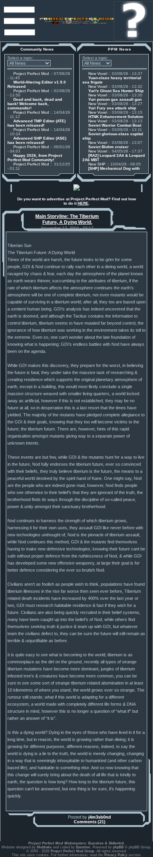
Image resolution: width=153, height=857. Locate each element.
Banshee (83, 847)
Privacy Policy (116, 855)
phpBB (118, 847)
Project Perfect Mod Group (72, 851)
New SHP (96, 164)
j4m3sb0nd (99, 817)
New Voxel (97, 73)
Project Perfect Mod (30, 73)
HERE (83, 203)
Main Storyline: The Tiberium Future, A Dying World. (67, 219)
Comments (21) (90, 821)
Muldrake (44, 847)
